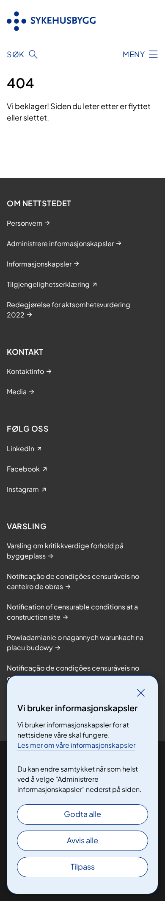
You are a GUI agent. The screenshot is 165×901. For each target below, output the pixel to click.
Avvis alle (82, 840)
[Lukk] (141, 692)
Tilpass (83, 866)
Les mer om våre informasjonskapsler (76, 745)
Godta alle (82, 814)
